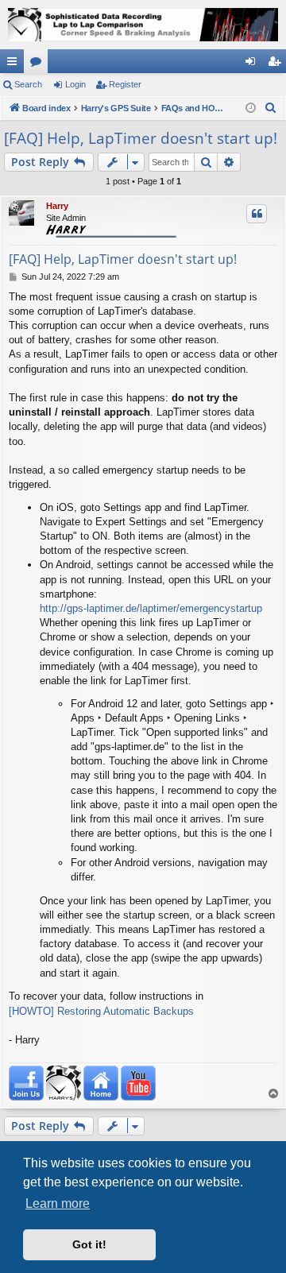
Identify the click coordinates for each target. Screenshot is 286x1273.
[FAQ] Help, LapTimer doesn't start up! (140, 138)
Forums (39, 64)
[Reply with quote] (256, 213)
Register (125, 84)
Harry (57, 206)
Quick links (15, 64)
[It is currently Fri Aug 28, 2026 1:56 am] (250, 108)
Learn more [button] (57, 1203)
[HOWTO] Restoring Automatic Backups (101, 1011)
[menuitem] (271, 108)
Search (28, 84)
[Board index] (143, 24)
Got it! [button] (89, 1244)
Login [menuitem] (253, 64)
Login (75, 84)
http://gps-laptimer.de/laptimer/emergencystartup (151, 608)
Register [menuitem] (277, 64)
